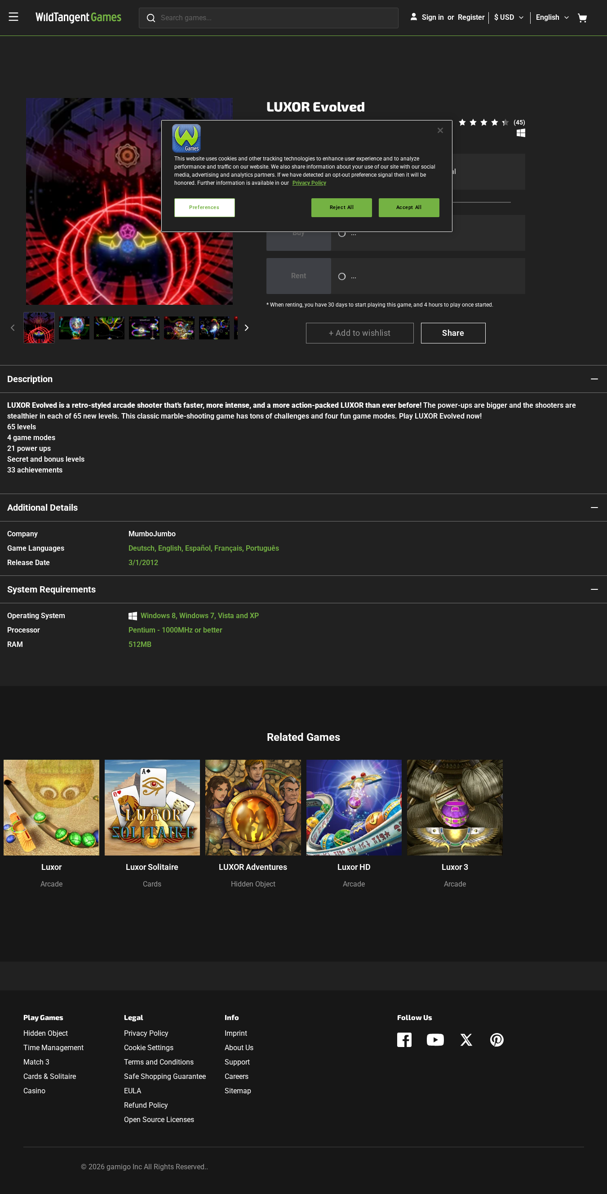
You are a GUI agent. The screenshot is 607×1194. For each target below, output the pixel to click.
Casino (34, 1091)
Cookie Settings (148, 1047)
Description (30, 379)
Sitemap (238, 1091)
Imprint (236, 1033)
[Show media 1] (39, 327)
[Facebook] (404, 1040)
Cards (152, 884)
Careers (236, 1076)
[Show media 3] (109, 327)
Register (471, 17)
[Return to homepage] (78, 18)
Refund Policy (146, 1105)
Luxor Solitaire (152, 867)
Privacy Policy (146, 1033)
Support (237, 1062)
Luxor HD (354, 867)
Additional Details (42, 507)
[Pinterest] (497, 1040)
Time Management (53, 1047)
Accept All (409, 207)
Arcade (51, 884)
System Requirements (51, 589)
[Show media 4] (144, 327)
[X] (466, 1040)
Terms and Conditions (159, 1062)
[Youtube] (435, 1039)
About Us (239, 1047)
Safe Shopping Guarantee (165, 1076)
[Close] (440, 130)
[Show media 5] (179, 327)
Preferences (204, 207)
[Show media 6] (214, 327)
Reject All (342, 207)
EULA (132, 1091)
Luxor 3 (455, 867)
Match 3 (36, 1062)
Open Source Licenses (159, 1119)
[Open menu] (13, 16)
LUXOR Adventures (253, 867)
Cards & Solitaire (49, 1076)
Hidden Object (253, 884)
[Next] (246, 327)
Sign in (433, 17)
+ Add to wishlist (360, 333)
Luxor (51, 867)
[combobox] (269, 18)
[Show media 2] (74, 327)
